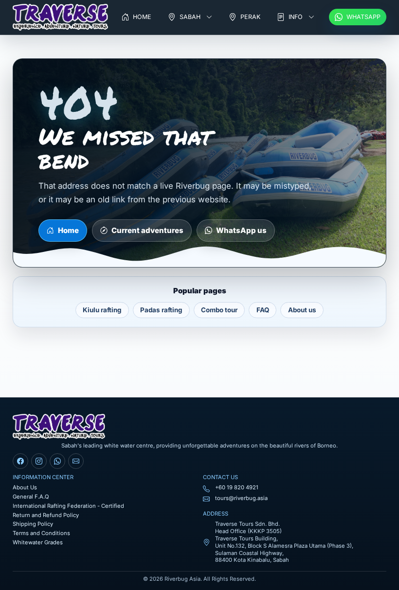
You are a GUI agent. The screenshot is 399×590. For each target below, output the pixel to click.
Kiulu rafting (102, 310)
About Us (25, 487)
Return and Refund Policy (46, 515)
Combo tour (219, 310)
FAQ (262, 310)
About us (302, 310)
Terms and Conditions (41, 533)
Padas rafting (161, 310)
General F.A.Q (31, 496)
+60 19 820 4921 (236, 487)
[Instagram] (39, 461)
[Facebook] (20, 461)
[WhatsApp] (57, 461)
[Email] (76, 461)
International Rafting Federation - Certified (68, 505)
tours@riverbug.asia (241, 498)
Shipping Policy (33, 523)
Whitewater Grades (38, 542)
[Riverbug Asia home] (60, 17)
